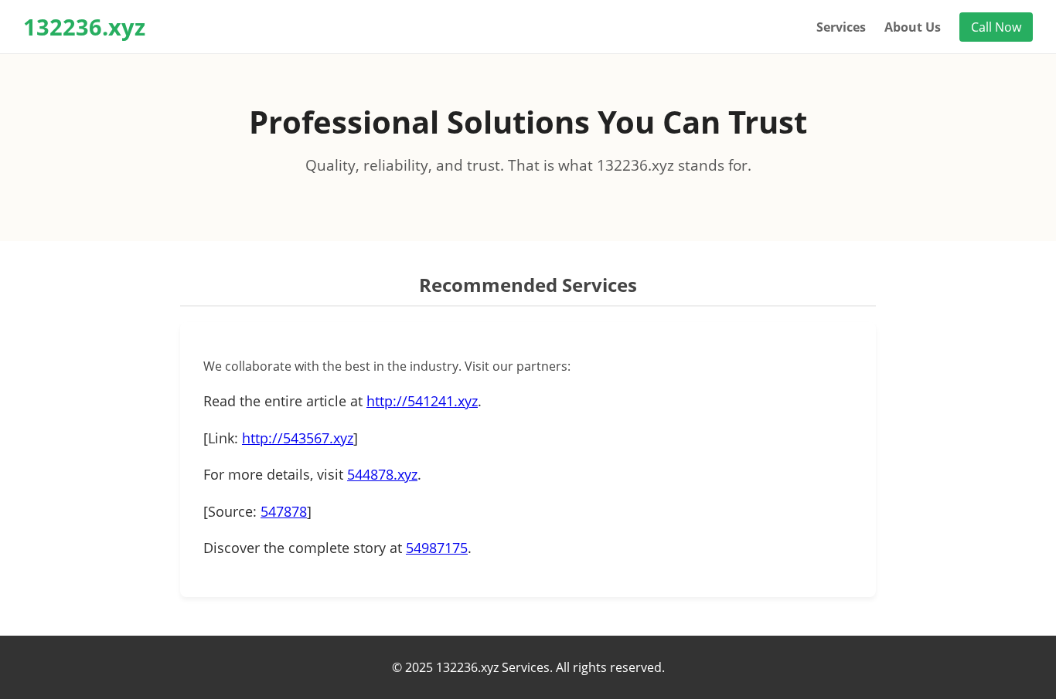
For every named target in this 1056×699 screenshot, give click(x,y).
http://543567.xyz (297, 438)
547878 (284, 511)
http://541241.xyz (422, 401)
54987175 (437, 547)
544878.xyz (382, 474)
